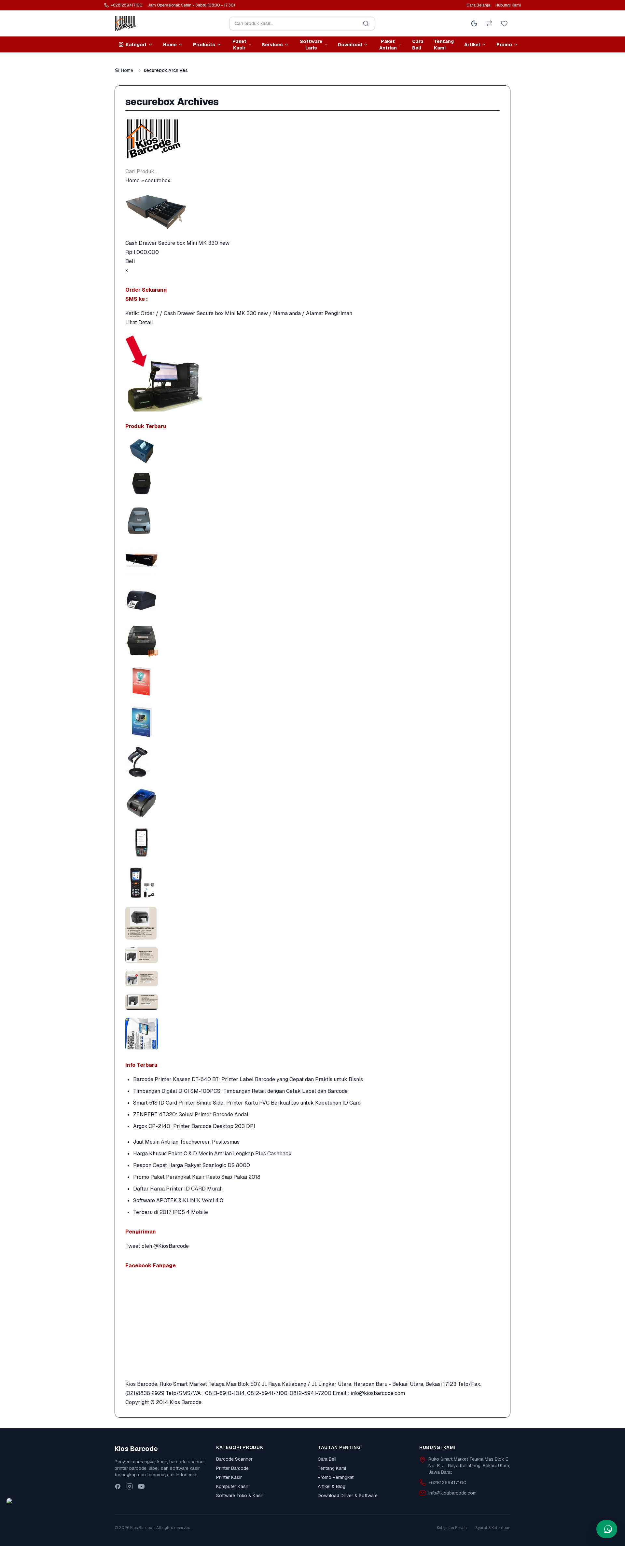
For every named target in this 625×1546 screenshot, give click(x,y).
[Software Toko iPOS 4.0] (312, 721)
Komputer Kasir (232, 1486)
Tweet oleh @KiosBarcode (157, 1246)
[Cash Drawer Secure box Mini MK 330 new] (312, 212)
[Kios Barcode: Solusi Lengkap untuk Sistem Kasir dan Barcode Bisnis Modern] (312, 1034)
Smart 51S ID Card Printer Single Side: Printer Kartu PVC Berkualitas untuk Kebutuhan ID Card (247, 1102)
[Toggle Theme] (474, 23)
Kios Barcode (185, 1402)
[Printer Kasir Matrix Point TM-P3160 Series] (312, 451)
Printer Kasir (229, 1477)
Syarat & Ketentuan (492, 1527)
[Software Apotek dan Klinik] (312, 681)
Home (127, 70)
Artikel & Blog (331, 1486)
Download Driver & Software (348, 1495)
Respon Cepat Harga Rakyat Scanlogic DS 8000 (191, 1165)
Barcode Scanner (234, 1459)
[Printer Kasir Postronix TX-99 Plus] (312, 640)
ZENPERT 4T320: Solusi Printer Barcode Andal (190, 1114)
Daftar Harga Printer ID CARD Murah (178, 1188)
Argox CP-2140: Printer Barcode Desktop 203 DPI (194, 1126)
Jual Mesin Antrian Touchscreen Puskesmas (186, 1141)
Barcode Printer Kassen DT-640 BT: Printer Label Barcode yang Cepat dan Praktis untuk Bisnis (248, 1079)
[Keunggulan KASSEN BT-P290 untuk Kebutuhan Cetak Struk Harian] (312, 802)
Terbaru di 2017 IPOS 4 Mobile (170, 1212)
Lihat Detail (139, 322)
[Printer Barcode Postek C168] (312, 600)
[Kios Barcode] (312, 138)
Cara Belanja (478, 5)
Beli (130, 261)
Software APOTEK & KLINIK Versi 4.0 (178, 1200)
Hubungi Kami (508, 5)
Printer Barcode (232, 1468)
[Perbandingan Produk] (489, 23)
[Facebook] (118, 1486)
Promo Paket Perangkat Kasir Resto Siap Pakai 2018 (196, 1177)
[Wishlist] (504, 23)
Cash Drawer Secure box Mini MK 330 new (177, 243)
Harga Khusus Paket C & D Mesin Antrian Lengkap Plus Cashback (212, 1153)
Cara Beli (418, 44)
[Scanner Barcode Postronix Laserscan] (312, 761)
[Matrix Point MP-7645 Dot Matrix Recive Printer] (312, 519)
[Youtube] (141, 1486)
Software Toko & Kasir (239, 1495)
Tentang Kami (444, 44)
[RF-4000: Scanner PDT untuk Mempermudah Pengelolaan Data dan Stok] (312, 883)
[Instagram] (129, 1486)
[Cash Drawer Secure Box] (312, 560)
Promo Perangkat (336, 1477)
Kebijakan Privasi (452, 1527)
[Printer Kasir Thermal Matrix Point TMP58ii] (312, 483)
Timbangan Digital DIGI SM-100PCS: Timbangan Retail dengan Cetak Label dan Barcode (240, 1091)
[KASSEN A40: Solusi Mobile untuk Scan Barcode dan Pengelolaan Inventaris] (312, 842)
